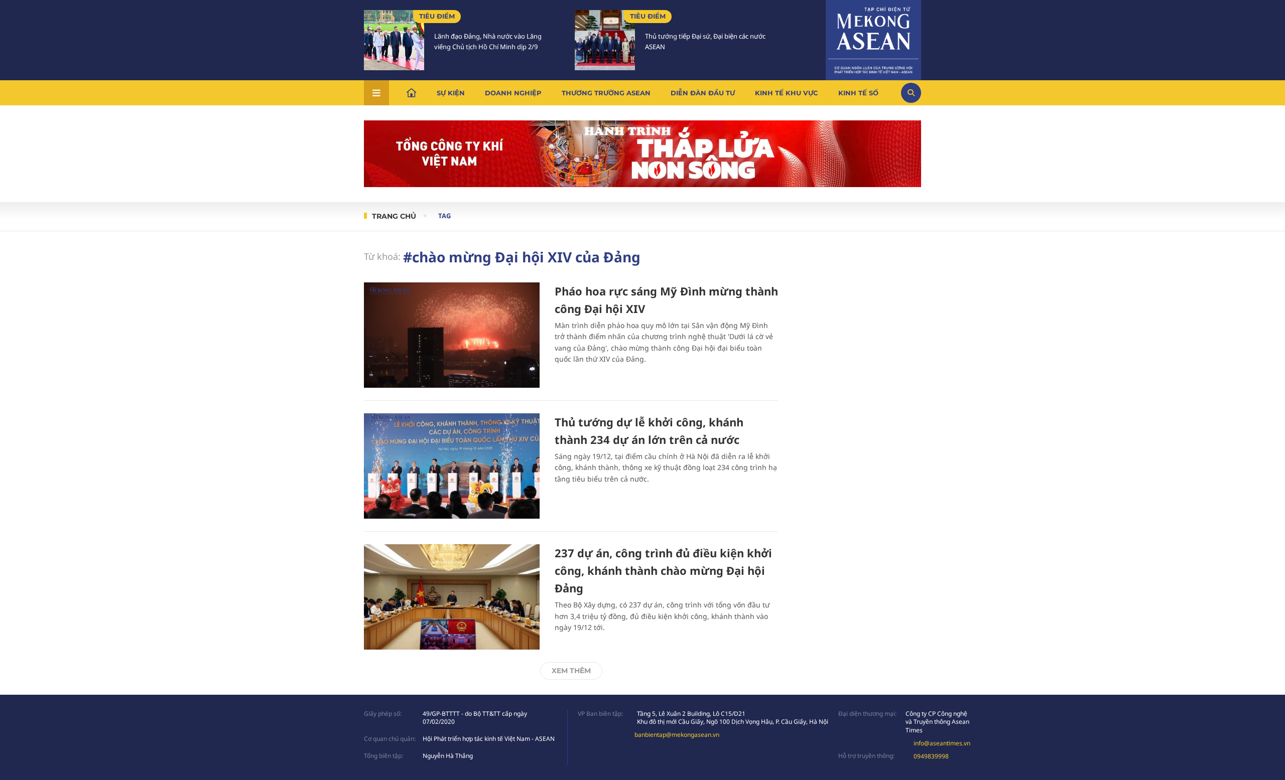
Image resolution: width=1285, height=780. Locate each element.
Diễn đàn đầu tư (703, 93)
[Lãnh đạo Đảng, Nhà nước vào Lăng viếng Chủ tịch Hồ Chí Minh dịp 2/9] (394, 40)
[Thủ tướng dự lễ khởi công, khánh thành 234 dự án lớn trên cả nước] (452, 466)
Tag (444, 215)
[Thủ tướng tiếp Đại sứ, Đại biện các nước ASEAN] (605, 40)
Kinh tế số (858, 93)
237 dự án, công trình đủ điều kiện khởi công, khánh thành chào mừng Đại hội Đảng (663, 570)
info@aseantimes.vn (942, 743)
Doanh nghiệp (513, 93)
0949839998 (931, 756)
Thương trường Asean (606, 93)
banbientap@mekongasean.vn (676, 734)
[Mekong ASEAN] (873, 38)
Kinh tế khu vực (786, 93)
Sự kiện (451, 93)
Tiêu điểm (437, 16)
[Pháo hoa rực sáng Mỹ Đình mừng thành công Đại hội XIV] (452, 335)
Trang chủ (394, 216)
